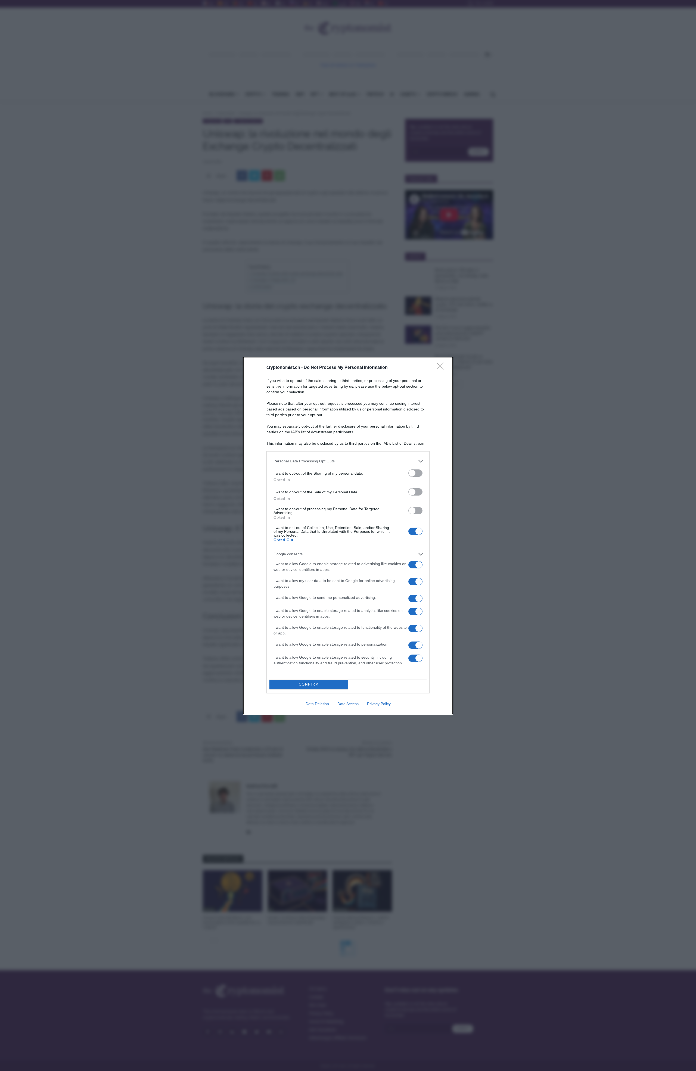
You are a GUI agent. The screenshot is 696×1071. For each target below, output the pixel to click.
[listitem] (348, 461)
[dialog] (348, 535)
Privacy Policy (379, 704)
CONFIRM (309, 684)
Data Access (348, 704)
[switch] (415, 473)
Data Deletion (317, 704)
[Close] (442, 368)
